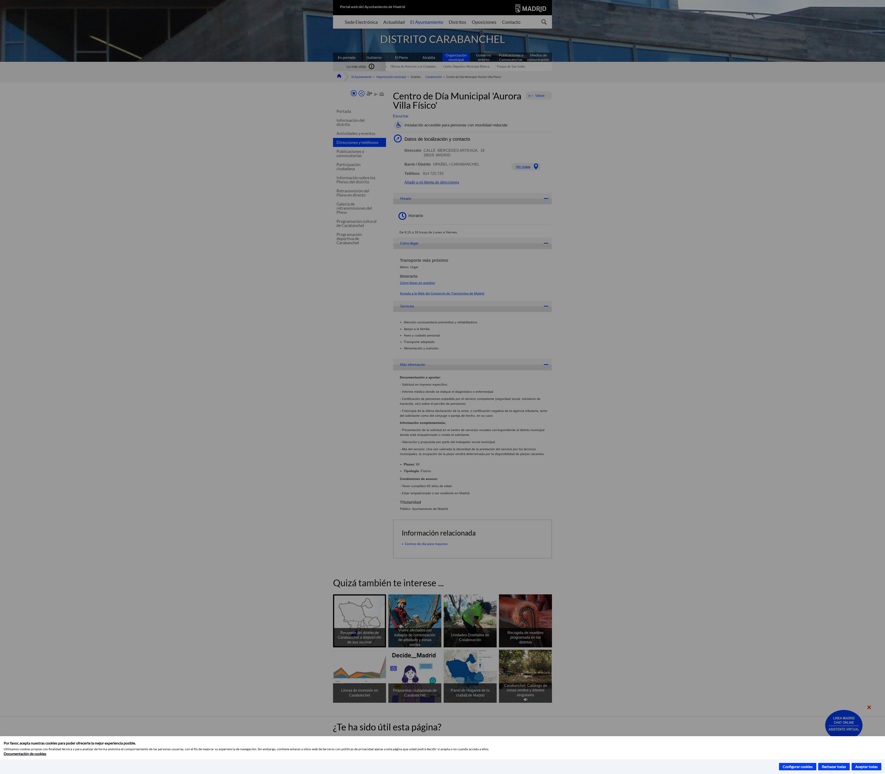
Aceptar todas (866, 766)
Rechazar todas (834, 766)
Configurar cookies (798, 766)
